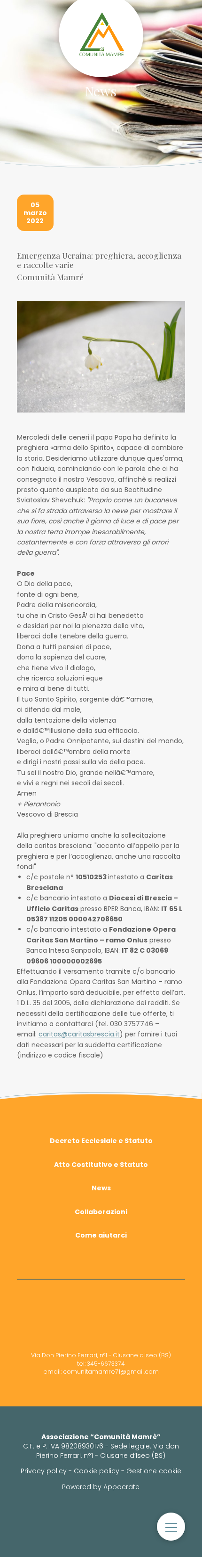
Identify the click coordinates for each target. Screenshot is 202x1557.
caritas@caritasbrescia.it (79, 1034)
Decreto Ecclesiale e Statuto (101, 1140)
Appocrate (121, 1487)
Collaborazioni (101, 1212)
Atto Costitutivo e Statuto (101, 1164)
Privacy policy (44, 1471)
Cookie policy (96, 1471)
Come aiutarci (101, 1235)
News (101, 1188)
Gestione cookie (153, 1471)
